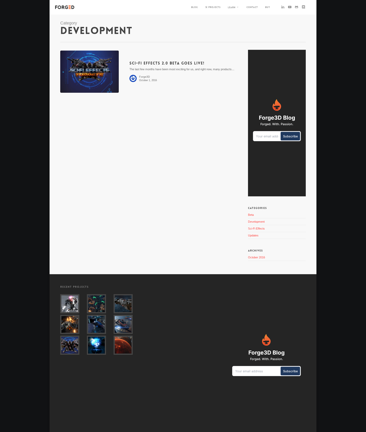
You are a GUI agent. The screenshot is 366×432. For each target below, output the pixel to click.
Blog (194, 7)
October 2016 (256, 257)
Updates (253, 235)
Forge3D (144, 76)
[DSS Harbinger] (126, 303)
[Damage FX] (72, 303)
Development (256, 221)
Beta (251, 214)
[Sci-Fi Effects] (72, 345)
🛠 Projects (213, 7)
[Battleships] (99, 303)
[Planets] (126, 345)
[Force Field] (99, 345)
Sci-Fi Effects (256, 228)
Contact (252, 7)
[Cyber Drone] (72, 324)
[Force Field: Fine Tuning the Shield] (99, 324)
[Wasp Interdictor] (126, 324)
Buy (267, 7)
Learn (231, 7)
